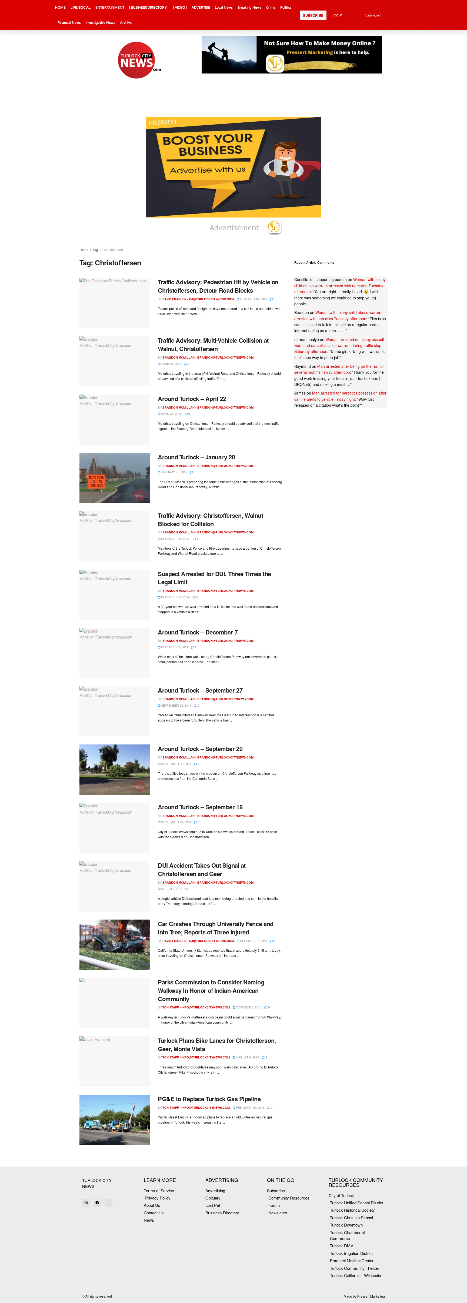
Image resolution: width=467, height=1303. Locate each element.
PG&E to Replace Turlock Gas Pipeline (209, 1098)
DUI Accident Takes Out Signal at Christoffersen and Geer (202, 869)
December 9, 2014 (174, 647)
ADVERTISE (201, 7)
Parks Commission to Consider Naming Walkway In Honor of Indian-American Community (211, 990)
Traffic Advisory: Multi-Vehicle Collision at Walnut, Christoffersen (213, 344)
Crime (270, 7)
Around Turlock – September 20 (200, 748)
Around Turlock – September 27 (200, 690)
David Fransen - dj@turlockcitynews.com (198, 299)
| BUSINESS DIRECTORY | (148, 7)
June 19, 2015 (170, 363)
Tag (95, 249)
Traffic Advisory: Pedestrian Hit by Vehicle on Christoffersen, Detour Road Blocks (218, 286)
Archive (126, 23)
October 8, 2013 (248, 1007)
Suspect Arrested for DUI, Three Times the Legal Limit (214, 577)
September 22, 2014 (175, 763)
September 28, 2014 (175, 705)
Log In (337, 15)
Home (83, 249)
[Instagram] (86, 1203)
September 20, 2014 (175, 822)
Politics (285, 7)
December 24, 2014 (175, 597)
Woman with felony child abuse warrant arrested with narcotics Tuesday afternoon (340, 285)
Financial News (69, 23)
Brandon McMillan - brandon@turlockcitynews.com (207, 357)
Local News (224, 7)
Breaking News (249, 7)
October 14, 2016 (253, 299)
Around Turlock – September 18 (200, 807)
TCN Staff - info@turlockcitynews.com (196, 1007)
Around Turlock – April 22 (192, 398)
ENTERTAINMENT (109, 7)
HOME (60, 7)
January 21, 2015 (173, 472)
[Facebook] (97, 1203)
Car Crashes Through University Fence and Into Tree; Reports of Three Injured (215, 927)
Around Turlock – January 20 (196, 457)
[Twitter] (108, 1203)
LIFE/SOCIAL (81, 7)
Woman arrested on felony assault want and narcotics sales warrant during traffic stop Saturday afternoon (339, 345)
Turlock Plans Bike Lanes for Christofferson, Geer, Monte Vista (217, 1044)
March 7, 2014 (171, 888)
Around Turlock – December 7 (198, 632)
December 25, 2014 (175, 538)
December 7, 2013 (253, 940)
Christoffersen (112, 249)
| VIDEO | (180, 7)
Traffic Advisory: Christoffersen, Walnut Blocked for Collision (210, 519)
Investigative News (100, 23)
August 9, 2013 (247, 1057)
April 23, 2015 (171, 413)
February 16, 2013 (249, 1107)
